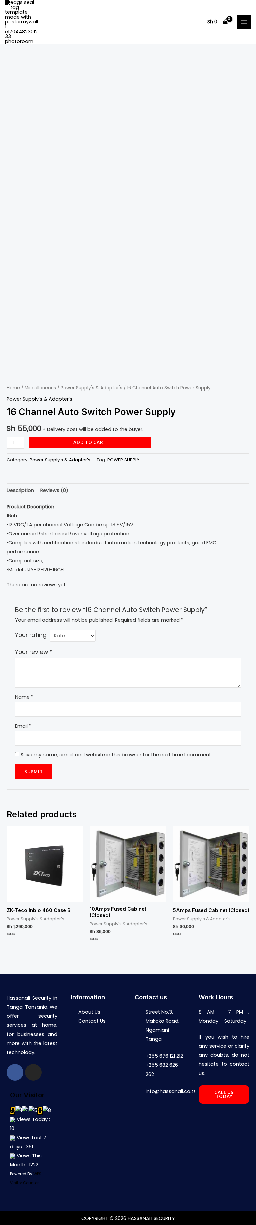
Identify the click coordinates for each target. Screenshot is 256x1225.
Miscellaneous (40, 388)
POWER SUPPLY (123, 460)
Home (13, 388)
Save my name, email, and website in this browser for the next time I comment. (116, 754)
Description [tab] (20, 490)
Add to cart (90, 442)
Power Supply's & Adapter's (91, 388)
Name (24, 697)
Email (23, 726)
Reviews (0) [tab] (54, 490)
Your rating (31, 635)
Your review (34, 652)
